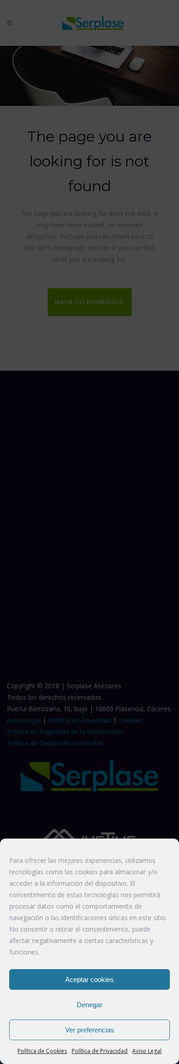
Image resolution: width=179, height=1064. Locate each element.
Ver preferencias (89, 1030)
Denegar (89, 1005)
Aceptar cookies (89, 979)
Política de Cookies (42, 1051)
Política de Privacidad (100, 1051)
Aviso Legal (147, 1051)
